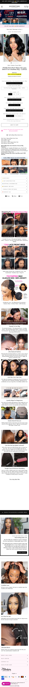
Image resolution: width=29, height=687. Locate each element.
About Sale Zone (6, 655)
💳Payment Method (8, 186)
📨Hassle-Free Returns (9, 189)
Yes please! (18, 115)
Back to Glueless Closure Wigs (15, 512)
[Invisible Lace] (14, 572)
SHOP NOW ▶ (22, 552)
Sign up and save (6, 664)
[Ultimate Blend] (14, 635)
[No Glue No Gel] (14, 604)
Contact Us (5, 661)
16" (14, 94)
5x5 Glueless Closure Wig (14, 83)
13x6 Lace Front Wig (14, 85)
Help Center (5, 658)
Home (9, 65)
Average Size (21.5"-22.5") (14, 110)
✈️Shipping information (9, 183)
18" (18, 94)
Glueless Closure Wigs (16, 65)
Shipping (10, 76)
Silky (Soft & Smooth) (14, 99)
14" (10, 94)
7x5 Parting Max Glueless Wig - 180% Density (14, 88)
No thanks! (10, 115)
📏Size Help (5, 178)
